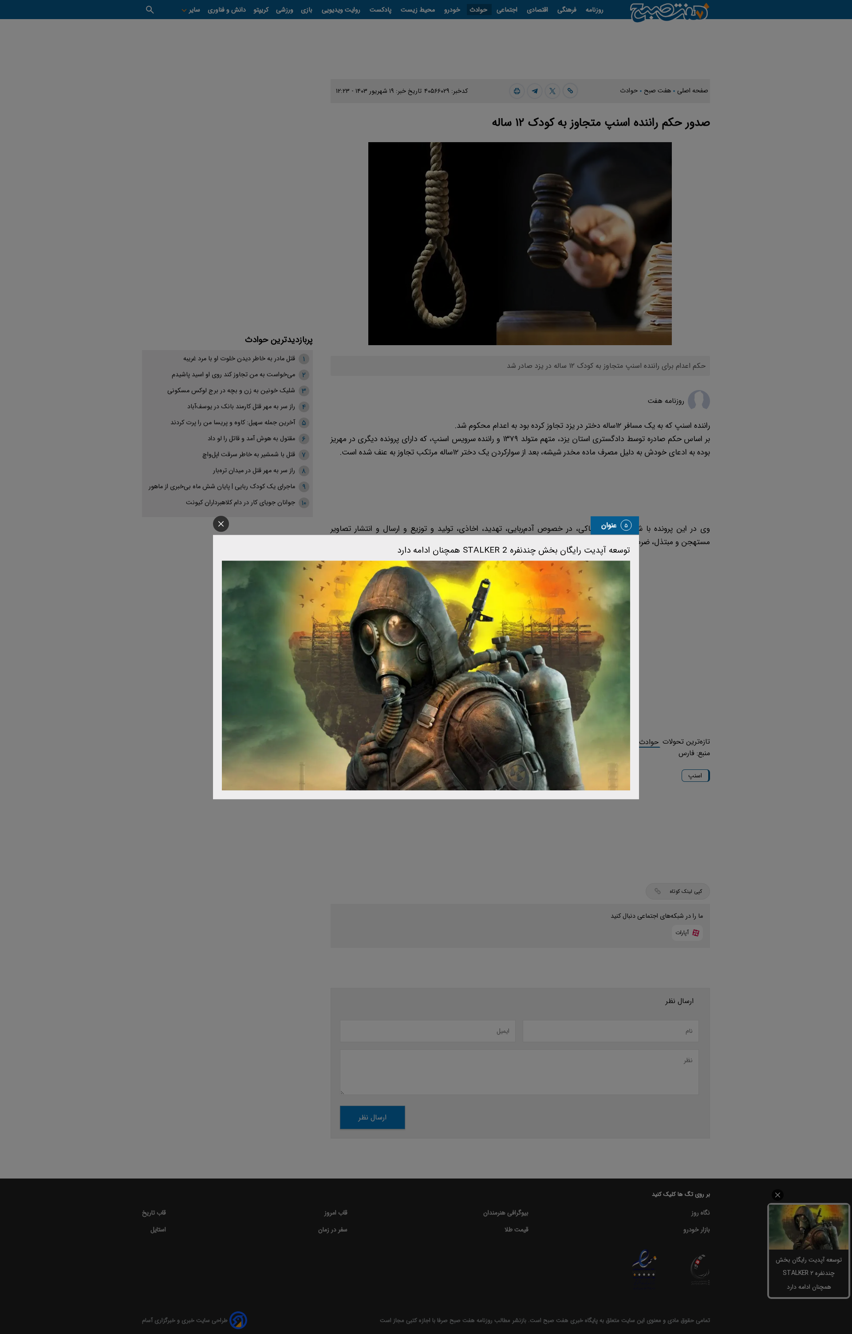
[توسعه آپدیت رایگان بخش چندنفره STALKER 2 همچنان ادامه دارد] (426, 676)
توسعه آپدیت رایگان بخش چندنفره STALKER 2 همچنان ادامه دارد (513, 550)
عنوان (609, 525)
